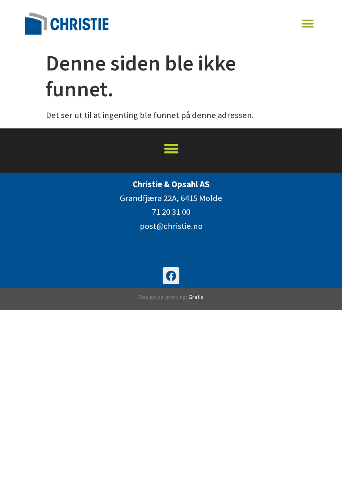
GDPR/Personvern (171, 245)
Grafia (196, 297)
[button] (307, 23)
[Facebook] (171, 275)
